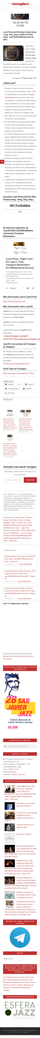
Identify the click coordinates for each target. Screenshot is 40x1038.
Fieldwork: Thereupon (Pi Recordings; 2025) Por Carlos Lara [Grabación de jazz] (26, 894)
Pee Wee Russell (14, 508)
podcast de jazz (27, 508)
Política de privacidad (9, 1030)
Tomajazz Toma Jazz (17, 774)
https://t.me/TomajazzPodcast (17, 364)
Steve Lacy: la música (24, 834)
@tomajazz (12, 772)
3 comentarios (12, 510)
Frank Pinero (18, 500)
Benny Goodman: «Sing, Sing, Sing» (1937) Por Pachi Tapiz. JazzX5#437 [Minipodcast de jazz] (10, 423)
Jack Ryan (21, 502)
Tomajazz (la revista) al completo (17, 498)
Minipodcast (22, 506)
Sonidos (33, 496)
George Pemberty (10, 502)
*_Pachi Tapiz (17, 496)
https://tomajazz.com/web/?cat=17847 (18, 373)
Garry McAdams (29, 500)
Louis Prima (15, 504)
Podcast (26, 496)
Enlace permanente (25, 564)
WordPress (25, 1032)
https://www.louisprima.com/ (14, 301)
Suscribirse (30, 480)
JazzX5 (9, 496)
